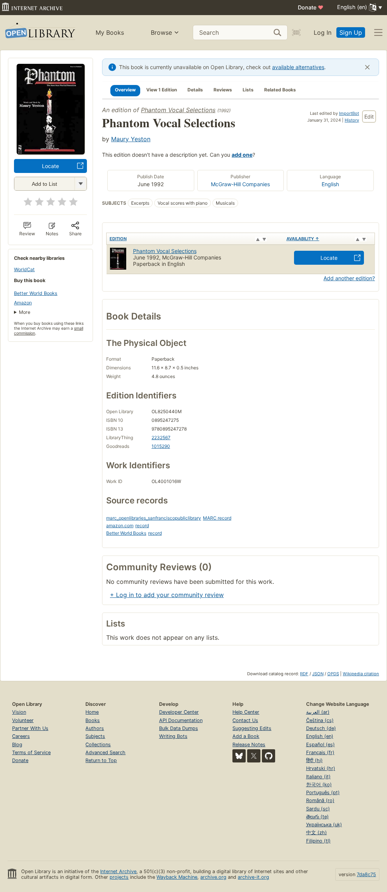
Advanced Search (105, 752)
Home (92, 712)
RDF (304, 673)
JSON (318, 673)
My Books (110, 32)
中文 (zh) (316, 832)
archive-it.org (253, 877)
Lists (248, 90)
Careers (21, 736)
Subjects (95, 736)
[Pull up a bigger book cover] (51, 152)
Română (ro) (320, 800)
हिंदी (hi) (314, 760)
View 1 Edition (161, 90)
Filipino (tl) (318, 841)
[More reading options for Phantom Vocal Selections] (80, 184)
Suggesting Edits (251, 728)
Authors (94, 728)
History (352, 120)
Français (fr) (320, 752)
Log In (322, 32)
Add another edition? (349, 278)
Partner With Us (30, 728)
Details (195, 90)
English (330, 184)
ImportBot (349, 113)
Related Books (280, 90)
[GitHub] (268, 755)
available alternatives (298, 67)
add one (242, 154)
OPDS (333, 673)
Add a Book (245, 736)
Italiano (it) (318, 776)
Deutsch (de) (321, 728)
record (142, 525)
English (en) (319, 736)
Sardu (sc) (318, 809)
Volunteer (23, 720)
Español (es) (320, 744)
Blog (17, 744)
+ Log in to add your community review (167, 595)
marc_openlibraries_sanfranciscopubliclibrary (153, 518)
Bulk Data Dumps (178, 728)
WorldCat (24, 269)
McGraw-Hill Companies (240, 184)
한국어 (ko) (319, 784)
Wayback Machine (176, 877)
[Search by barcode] (296, 32)
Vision (19, 712)
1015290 (161, 446)
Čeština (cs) (320, 720)
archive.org (213, 877)
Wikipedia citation (361, 673)
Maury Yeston (130, 139)
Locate (50, 166)
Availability (302, 238)
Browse (161, 32)
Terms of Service (31, 752)
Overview (125, 90)
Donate (311, 7)
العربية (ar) (318, 712)
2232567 (161, 437)
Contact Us (245, 720)
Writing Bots (173, 736)
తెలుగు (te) (317, 816)
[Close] (367, 67)
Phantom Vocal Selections (178, 110)
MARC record (217, 518)
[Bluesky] (239, 755)
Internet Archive (118, 871)
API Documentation (181, 720)
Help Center (245, 712)
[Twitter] (253, 755)
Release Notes (248, 744)
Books (92, 720)
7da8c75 (366, 874)
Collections (98, 744)
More (24, 312)
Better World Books (35, 293)
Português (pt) (323, 792)
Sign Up (350, 32)
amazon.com (119, 525)
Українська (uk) (324, 824)
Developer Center (179, 712)
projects (119, 877)
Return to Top (101, 760)
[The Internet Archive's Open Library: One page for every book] (39, 32)
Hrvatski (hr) (320, 768)
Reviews (223, 90)
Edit (369, 116)
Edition (118, 238)
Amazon (23, 303)
